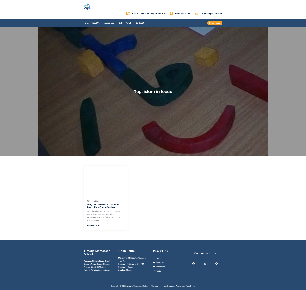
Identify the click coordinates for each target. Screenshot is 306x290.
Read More (92, 225)
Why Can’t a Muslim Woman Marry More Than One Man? (103, 206)
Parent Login (214, 23)
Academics (109, 23)
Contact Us (140, 23)
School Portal (125, 23)
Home (86, 23)
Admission (160, 266)
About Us (96, 23)
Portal (158, 271)
